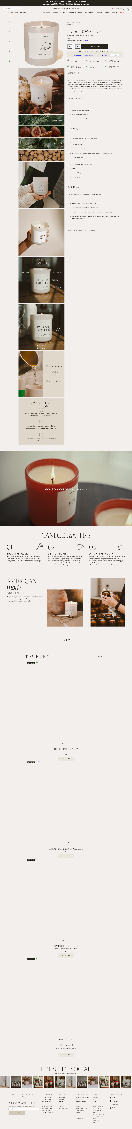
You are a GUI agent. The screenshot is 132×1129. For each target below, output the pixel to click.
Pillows (61, 1106)
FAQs (94, 1112)
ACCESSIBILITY (97, 1110)
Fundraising (79, 1118)
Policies (95, 1104)
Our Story (95, 1097)
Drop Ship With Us (81, 1116)
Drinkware (62, 1099)
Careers (95, 1101)
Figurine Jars (46, 1110)
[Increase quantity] (77, 46)
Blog (94, 1122)
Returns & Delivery (98, 1114)
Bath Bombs (62, 1097)
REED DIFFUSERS (46, 1097)
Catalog (78, 1106)
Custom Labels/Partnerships (82, 1113)
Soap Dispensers (63, 1108)
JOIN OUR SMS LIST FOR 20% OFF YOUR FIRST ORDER (66, 2)
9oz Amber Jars (46, 1101)
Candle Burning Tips (48, 1112)
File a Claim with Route (98, 1117)
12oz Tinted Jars (47, 1106)
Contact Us (96, 1120)
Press (94, 1099)
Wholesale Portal (81, 1101)
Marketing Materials (82, 1108)
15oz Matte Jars (47, 1108)
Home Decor (62, 1104)
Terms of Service (98, 1106)
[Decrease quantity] (69, 46)
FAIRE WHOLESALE (80, 1110)
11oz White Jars (47, 1104)
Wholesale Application (82, 1097)
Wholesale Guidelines (82, 1104)
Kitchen (61, 1101)
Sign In (78, 1099)
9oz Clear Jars (46, 1099)
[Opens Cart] (127, 8)
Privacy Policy (97, 1108)
